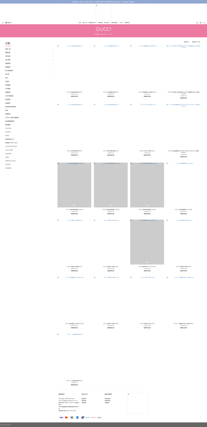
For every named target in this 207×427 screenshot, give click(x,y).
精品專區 (7, 99)
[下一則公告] (149, 1)
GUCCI (110, 34)
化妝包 (7, 81)
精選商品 (7, 114)
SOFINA (7, 164)
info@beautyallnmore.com (69, 400)
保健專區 (7, 103)
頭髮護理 (7, 63)
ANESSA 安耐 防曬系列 (12, 117)
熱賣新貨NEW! (93, 22)
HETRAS (8, 132)
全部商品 (97, 34)
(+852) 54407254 (69, 398)
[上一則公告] (58, 1)
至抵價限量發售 (9, 121)
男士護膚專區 (9, 70)
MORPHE (8, 153)
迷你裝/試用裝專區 (10, 106)
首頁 (80, 22)
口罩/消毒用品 (9, 96)
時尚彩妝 (7, 56)
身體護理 (7, 67)
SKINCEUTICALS (10, 161)
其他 (6, 110)
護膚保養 (7, 52)
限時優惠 (7, 124)
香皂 (6, 78)
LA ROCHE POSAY (11, 146)
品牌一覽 (85, 22)
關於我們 (84, 398)
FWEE (7, 135)
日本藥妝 (7, 88)
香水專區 (7, 60)
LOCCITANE (9, 150)
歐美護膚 (7, 85)
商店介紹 (106, 22)
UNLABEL (8, 168)
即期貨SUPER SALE (11, 143)
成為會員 (100, 22)
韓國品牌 (7, 92)
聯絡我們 (127, 22)
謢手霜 (7, 74)
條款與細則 (114, 22)
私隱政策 (107, 402)
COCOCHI (8, 128)
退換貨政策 (107, 400)
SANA (7, 157)
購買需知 (84, 400)
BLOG (121, 22)
